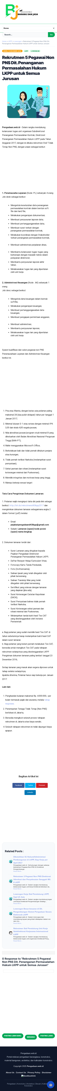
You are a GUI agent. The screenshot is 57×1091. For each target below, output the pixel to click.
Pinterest (42, 785)
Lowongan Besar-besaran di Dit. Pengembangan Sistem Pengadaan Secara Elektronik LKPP (32, 912)
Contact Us (21, 1072)
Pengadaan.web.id (35, 1066)
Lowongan (35, 51)
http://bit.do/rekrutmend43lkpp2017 (27, 505)
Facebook (18, 785)
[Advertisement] (28, 163)
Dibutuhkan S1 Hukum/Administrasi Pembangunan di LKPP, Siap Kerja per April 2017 (30, 860)
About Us (10, 1072)
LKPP (26, 51)
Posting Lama (46, 1036)
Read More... (17, 871)
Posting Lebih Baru (12, 1036)
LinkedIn (30, 792)
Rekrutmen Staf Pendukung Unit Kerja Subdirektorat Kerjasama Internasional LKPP (30, 931)
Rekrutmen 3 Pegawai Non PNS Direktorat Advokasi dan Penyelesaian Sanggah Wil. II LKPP (32, 879)
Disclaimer (46, 1072)
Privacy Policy (34, 1072)
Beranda (31, 1037)
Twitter (30, 785)
